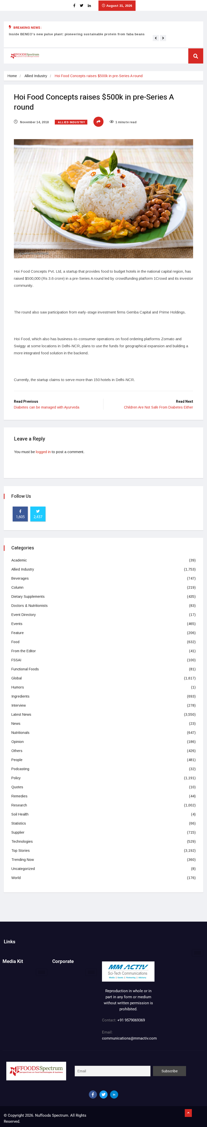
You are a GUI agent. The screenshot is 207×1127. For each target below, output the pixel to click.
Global (16, 678)
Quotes (17, 787)
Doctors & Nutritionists (29, 606)
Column (17, 587)
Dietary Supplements (28, 596)
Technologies (22, 841)
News (15, 724)
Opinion (17, 742)
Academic (19, 560)
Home (12, 76)
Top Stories (20, 851)
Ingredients (20, 696)
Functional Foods (25, 669)
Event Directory (23, 615)
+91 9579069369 (131, 1020)
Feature (17, 633)
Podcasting (20, 769)
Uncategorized (23, 869)
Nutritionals (20, 733)
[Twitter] (103, 1094)
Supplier (17, 832)
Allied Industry (35, 76)
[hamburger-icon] (197, 952)
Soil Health (20, 814)
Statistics (18, 823)
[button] (156, 38)
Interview (18, 705)
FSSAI (16, 660)
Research (19, 805)
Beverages (20, 578)
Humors (17, 687)
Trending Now (22, 860)
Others (16, 751)
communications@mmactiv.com (129, 1038)
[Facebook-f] (93, 1094)
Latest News (21, 714)
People (16, 760)
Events (16, 624)
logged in (43, 452)
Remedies (19, 796)
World (16, 878)
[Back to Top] (188, 1113)
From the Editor (23, 651)
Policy (16, 778)
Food (15, 642)
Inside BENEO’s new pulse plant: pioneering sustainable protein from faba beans (77, 34)
